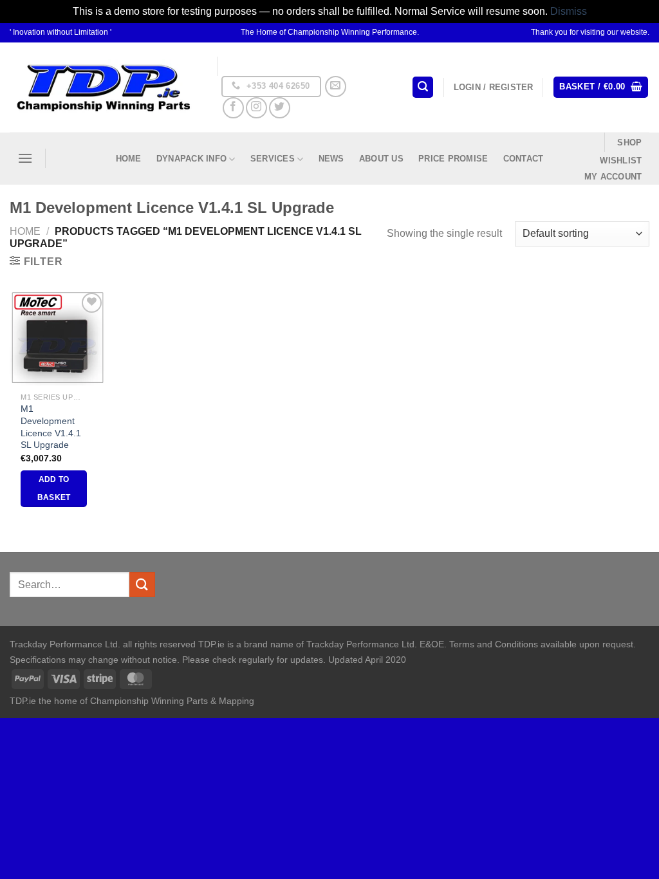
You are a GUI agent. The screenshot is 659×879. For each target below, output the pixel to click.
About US (381, 158)
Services (272, 158)
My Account (613, 176)
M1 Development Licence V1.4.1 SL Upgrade (51, 426)
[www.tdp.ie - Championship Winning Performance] (104, 87)
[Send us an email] (335, 86)
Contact (523, 158)
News (331, 158)
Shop (629, 142)
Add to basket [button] (54, 488)
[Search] (423, 87)
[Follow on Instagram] (256, 107)
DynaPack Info (191, 158)
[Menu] (25, 158)
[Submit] (142, 584)
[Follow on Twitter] (279, 107)
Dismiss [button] (568, 11)
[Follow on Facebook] (233, 107)
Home (129, 158)
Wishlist (621, 160)
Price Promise (453, 158)
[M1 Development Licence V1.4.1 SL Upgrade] (58, 337)
